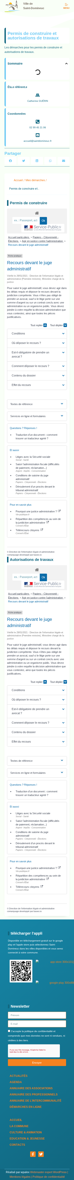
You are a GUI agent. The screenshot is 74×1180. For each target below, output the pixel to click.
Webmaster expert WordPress (48, 1172)
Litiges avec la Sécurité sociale (33, 456)
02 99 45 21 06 (37, 127)
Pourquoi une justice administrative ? (36, 511)
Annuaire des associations (31, 1088)
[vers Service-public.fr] (42, 228)
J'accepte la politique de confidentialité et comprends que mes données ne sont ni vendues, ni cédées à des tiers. (36, 1036)
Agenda (16, 1082)
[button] (66, 63)
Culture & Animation (26, 1132)
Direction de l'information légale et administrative (32, 552)
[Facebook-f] (33, 1154)
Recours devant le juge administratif (28, 244)
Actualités (19, 1075)
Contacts (17, 1144)
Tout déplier (57, 325)
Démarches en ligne (26, 1106)
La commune (19, 1126)
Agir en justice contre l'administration (43, 241)
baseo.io (38, 555)
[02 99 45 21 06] (37, 122)
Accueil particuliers (19, 237)
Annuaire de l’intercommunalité (35, 1100)
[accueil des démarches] (37, 213)
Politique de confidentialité (49, 1176)
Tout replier (36, 325)
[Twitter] (41, 1154)
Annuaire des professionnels (34, 1094)
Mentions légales (20, 1176)
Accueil (18, 180)
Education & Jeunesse (27, 1138)
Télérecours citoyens (28, 530)
